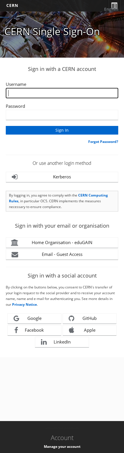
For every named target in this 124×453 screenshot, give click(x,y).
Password (15, 106)
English (111, 9)
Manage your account (62, 446)
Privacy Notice (24, 304)
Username (16, 84)
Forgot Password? (103, 141)
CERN (12, 5)
